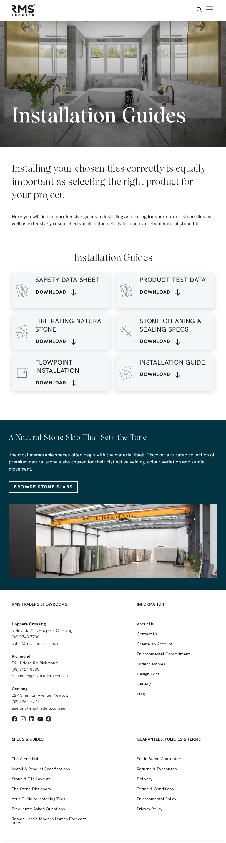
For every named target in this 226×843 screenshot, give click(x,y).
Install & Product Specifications (41, 768)
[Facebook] (14, 719)
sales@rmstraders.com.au (36, 643)
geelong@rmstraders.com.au (38, 708)
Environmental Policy (156, 798)
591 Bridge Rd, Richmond (35, 662)
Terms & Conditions (155, 788)
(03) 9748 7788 (25, 637)
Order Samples (151, 664)
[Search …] (199, 10)
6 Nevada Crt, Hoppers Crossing (42, 630)
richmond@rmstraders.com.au (40, 675)
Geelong (19, 688)
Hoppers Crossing (29, 624)
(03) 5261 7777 (25, 701)
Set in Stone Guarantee (159, 758)
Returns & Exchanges (157, 768)
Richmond (21, 656)
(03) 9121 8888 (25, 669)
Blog (141, 694)
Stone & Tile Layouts (31, 778)
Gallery (144, 684)
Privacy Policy (149, 808)
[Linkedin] (31, 719)
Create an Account (154, 644)
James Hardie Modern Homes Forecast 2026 (49, 821)
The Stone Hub (25, 758)
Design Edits (148, 674)
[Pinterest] (48, 719)
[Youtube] (40, 719)
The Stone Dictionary (31, 788)
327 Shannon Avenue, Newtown (41, 695)
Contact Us (147, 634)
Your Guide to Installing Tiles (38, 798)
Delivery (144, 778)
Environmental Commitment (163, 654)
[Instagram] (23, 719)
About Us (145, 624)
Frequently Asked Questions (38, 808)
